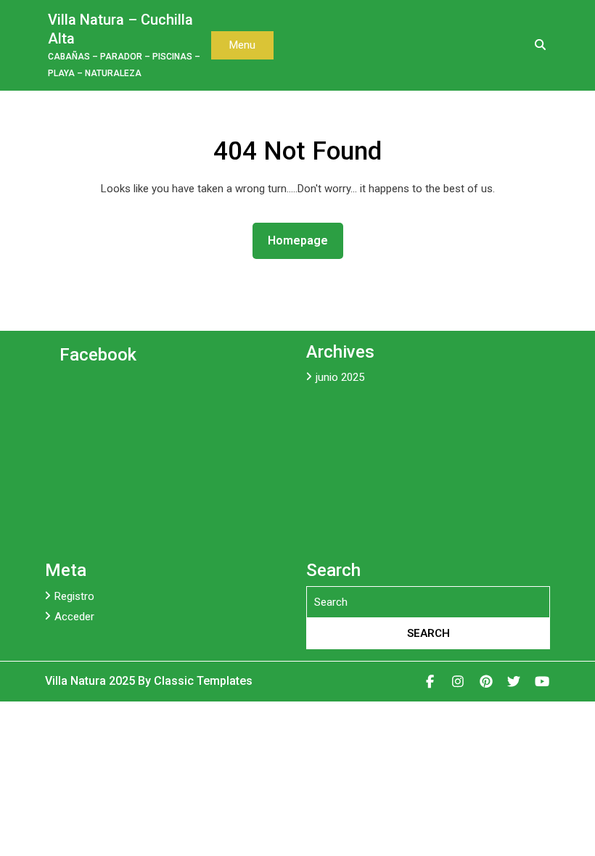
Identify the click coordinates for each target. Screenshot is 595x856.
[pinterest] (486, 681)
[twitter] (514, 681)
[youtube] (542, 681)
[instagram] (458, 681)
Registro (74, 596)
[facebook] (430, 681)
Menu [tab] (242, 45)
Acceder (74, 616)
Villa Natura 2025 (91, 681)
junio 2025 (340, 377)
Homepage (304, 240)
